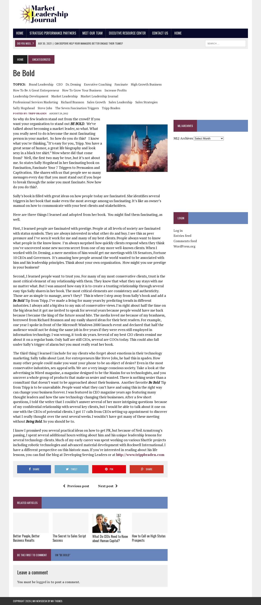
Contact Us (160, 33)
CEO (59, 84)
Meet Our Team (92, 33)
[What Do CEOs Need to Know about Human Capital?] (107, 530)
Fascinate (121, 84)
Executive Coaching (98, 84)
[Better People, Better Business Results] (31, 530)
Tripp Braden (111, 108)
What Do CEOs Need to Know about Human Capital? (110, 538)
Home (19, 33)
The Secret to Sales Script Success (69, 538)
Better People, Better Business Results (26, 538)
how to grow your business (82, 90)
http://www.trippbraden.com (140, 454)
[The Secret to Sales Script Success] (70, 530)
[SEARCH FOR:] (225, 42)
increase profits (116, 90)
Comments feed (185, 241)
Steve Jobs (45, 108)
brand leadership (41, 84)
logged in (43, 582)
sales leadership (120, 102)
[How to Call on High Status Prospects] (150, 530)
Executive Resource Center (127, 33)
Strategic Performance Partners (53, 33)
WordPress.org (184, 246)
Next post (105, 486)
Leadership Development (30, 96)
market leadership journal (99, 96)
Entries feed (182, 235)
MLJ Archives (183, 138)
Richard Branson (72, 102)
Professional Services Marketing (35, 102)
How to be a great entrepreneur (36, 90)
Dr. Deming (73, 84)
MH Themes (56, 601)
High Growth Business (146, 84)
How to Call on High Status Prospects (149, 538)
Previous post (78, 486)
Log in (178, 230)
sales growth (96, 102)
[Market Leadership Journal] (50, 14)
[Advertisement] (174, 13)
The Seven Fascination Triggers (77, 108)
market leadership (64, 96)
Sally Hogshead (24, 108)
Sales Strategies (146, 102)
